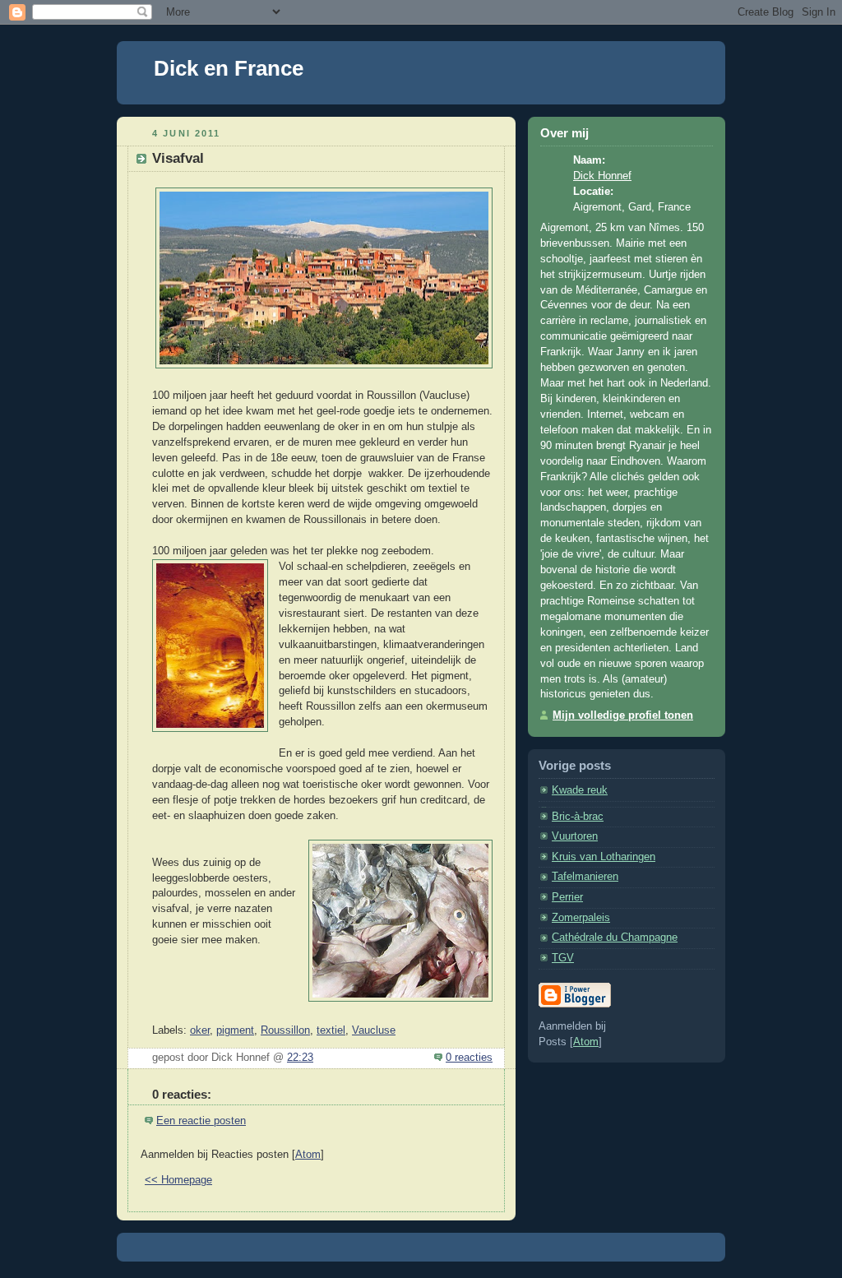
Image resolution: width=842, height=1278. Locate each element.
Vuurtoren (575, 836)
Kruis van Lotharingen (603, 857)
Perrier (567, 897)
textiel (331, 1030)
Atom (308, 1154)
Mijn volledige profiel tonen (623, 715)
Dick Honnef (602, 176)
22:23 (300, 1057)
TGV (563, 958)
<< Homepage (178, 1180)
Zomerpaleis (581, 918)
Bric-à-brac (578, 816)
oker (200, 1030)
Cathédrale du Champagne (615, 937)
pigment (235, 1030)
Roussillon (285, 1030)
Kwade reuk (580, 790)
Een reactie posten (201, 1121)
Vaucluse (374, 1030)
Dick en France (228, 68)
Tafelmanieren (585, 876)
